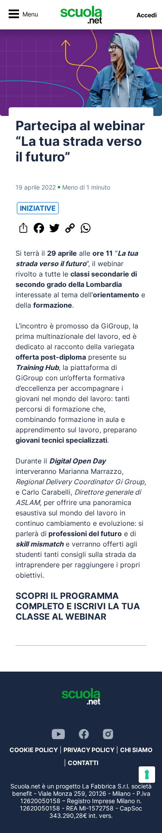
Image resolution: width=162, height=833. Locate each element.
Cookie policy (34, 749)
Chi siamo (136, 749)
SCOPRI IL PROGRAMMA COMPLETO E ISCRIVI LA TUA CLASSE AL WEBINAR (78, 606)
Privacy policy (89, 749)
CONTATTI (83, 762)
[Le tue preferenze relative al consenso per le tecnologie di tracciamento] (147, 774)
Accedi (147, 15)
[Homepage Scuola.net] (81, 14)
